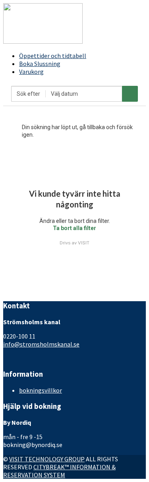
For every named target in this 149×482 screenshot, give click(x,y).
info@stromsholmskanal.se (41, 344)
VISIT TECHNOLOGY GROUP (47, 459)
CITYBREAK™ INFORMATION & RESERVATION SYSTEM (59, 471)
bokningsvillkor (40, 390)
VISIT (83, 243)
